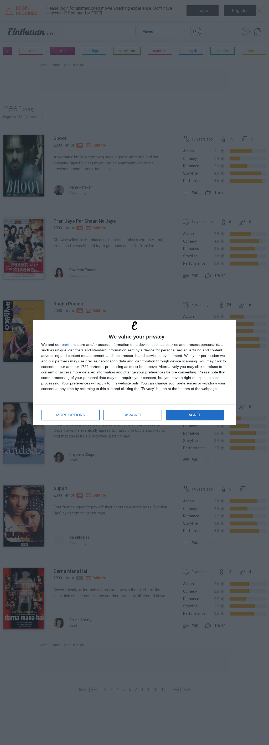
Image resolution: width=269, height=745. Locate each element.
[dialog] (134, 372)
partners (69, 344)
